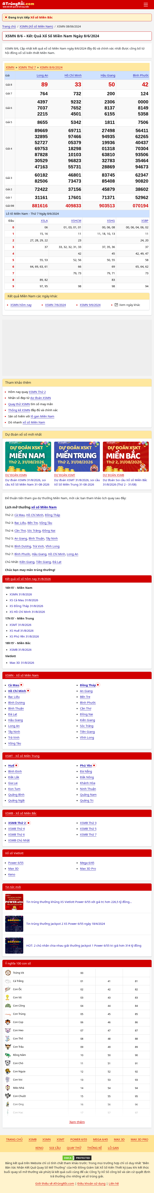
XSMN (10, 67)
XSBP (144, 221)
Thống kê (94, 1148)
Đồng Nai (48, 530)
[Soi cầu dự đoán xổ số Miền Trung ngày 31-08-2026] (77, 457)
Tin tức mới (13, 887)
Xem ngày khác (129, 305)
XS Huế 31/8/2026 (21, 630)
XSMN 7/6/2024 (55, 305)
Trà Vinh (38, 546)
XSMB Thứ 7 (88, 834)
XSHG (111, 221)
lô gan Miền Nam (42, 416)
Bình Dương (22, 546)
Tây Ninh (52, 538)
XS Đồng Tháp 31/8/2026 (26, 606)
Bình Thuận (36, 538)
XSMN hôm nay (20, 305)
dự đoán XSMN (40, 398)
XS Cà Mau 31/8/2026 (24, 600)
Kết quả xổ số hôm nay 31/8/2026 (28, 579)
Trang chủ (14, 1139)
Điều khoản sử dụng (91, 1183)
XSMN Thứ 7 (27, 67)
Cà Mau (19, 515)
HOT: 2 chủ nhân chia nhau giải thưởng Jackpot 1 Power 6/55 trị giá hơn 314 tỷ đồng (83, 945)
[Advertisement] (77, 348)
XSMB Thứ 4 (16, 829)
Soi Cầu (55, 1148)
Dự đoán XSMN (16, 475)
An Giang (20, 538)
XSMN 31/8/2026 (21, 594)
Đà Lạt (57, 562)
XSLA (44, 221)
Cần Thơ (20, 530)
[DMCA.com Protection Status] (77, 1158)
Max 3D (13, 868)
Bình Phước (141, 75)
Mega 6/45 (87, 863)
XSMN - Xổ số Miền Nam (22, 675)
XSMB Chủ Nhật (19, 840)
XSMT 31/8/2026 (20, 625)
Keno (11, 874)
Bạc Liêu (20, 523)
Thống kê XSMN (19, 410)
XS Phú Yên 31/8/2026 (24, 636)
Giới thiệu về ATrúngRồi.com (54, 1183)
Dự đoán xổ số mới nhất (23, 434)
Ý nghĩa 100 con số (18, 963)
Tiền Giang (43, 562)
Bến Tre (32, 523)
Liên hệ (114, 1183)
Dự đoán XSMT (64, 475)
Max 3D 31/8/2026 (22, 663)
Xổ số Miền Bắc (41, 17)
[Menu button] (146, 5)
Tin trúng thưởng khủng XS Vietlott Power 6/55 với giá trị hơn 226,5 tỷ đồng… (79, 902)
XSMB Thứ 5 (88, 829)
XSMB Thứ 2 (17, 823)
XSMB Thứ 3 (88, 823)
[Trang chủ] (18, 5)
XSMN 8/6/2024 (51, 67)
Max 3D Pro (88, 868)
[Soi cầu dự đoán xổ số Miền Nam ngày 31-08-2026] (28, 457)
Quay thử (74, 1148)
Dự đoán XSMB (113, 475)
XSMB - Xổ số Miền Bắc (20, 813)
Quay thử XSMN (19, 404)
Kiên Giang (26, 562)
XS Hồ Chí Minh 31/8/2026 (27, 612)
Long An (42, 75)
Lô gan (113, 1148)
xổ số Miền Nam (34, 422)
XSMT (60, 1139)
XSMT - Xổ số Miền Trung (22, 756)
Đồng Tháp (52, 515)
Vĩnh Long (53, 546)
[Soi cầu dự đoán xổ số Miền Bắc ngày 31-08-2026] (126, 457)
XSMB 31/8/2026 (20, 650)
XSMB (32, 1139)
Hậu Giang (108, 75)
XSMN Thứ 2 (37, 392)
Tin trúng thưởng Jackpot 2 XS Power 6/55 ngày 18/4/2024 (65, 924)
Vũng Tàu (45, 523)
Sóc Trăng (34, 530)
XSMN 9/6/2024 (90, 305)
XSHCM (76, 221)
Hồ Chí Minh (73, 75)
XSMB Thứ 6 (16, 834)
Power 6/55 (15, 863)
